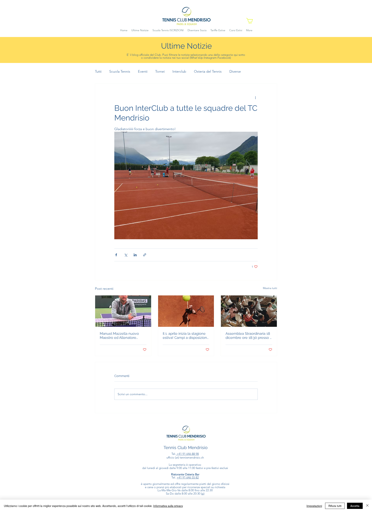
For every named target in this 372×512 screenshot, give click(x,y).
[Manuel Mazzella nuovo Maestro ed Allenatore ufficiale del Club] (123, 311)
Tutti (98, 71)
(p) (202, 493)
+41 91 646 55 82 (188, 477)
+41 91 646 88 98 (187, 454)
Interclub (179, 71)
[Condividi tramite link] (144, 255)
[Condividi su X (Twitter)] (125, 255)
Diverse (235, 71)
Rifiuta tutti (334, 506)
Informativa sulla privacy (168, 506)
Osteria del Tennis (208, 71)
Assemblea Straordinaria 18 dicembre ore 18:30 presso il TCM (248, 335)
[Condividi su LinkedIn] (135, 255)
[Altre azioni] (255, 97)
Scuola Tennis (119, 71)
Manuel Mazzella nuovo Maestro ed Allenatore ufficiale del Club (119, 335)
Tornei (160, 71)
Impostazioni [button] (314, 506)
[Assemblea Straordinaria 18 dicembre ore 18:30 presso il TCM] (249, 311)
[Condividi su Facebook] (116, 255)
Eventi (142, 71)
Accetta (354, 506)
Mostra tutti (270, 288)
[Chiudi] (367, 506)
